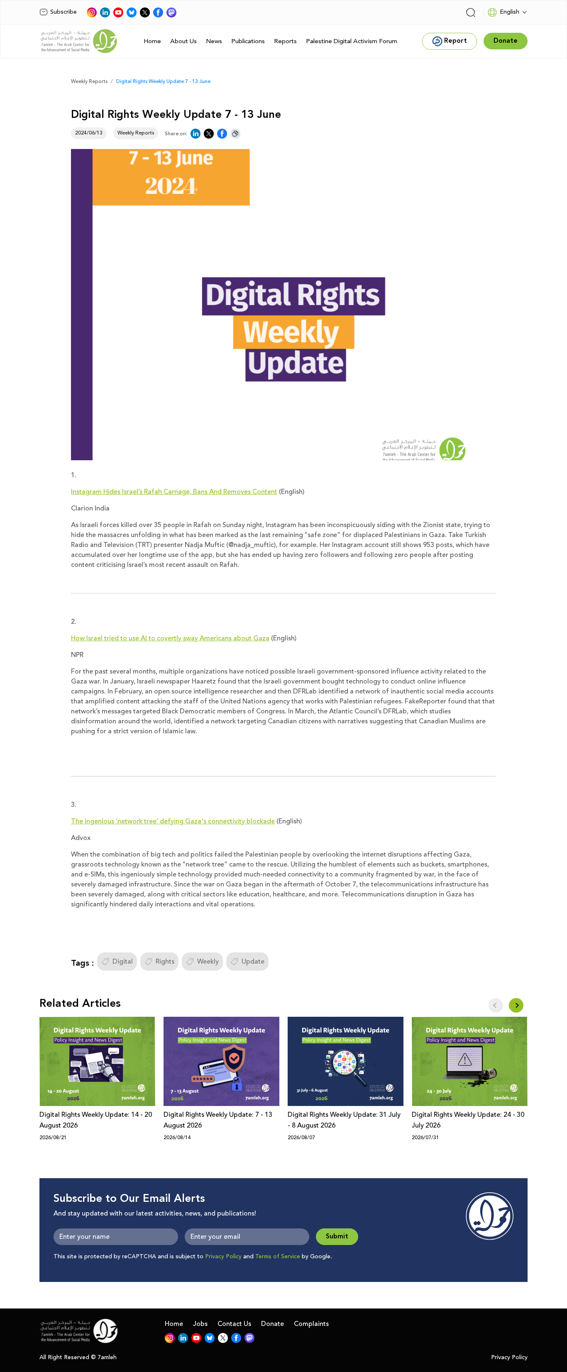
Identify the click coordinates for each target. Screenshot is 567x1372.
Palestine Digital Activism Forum (351, 41)
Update (253, 962)
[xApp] (145, 12)
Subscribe (63, 12)
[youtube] (118, 12)
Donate (272, 1324)
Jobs (200, 1324)
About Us (183, 41)
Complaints (311, 1324)
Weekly (208, 962)
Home (152, 41)
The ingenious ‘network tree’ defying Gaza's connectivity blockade (173, 821)
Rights (165, 962)
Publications (248, 41)
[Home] (78, 41)
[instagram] (92, 12)
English (509, 12)
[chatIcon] (171, 12)
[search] (471, 12)
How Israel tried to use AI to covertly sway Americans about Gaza (170, 638)
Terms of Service (277, 1256)
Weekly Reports (89, 81)
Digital (122, 962)
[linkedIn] (105, 12)
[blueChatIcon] (132, 12)
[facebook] (158, 12)
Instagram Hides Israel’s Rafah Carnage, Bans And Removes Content (174, 492)
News (214, 41)
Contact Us (234, 1324)
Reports (285, 41)
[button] (516, 1005)
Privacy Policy (223, 1256)
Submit (337, 1236)
